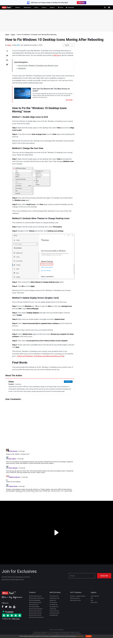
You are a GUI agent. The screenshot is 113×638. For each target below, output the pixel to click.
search (105, 7)
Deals (36, 7)
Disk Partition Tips (54, 596)
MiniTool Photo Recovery (35, 615)
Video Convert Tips (54, 611)
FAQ (92, 598)
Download (70, 7)
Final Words (22, 68)
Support (52, 7)
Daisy (9, 45)
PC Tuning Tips (53, 602)
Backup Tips (53, 600)
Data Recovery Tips (54, 598)
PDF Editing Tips (53, 604)
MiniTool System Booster (35, 602)
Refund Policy (94, 602)
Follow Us (69, 381)
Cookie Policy (80, 636)
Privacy (51, 629)
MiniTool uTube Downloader (35, 608)
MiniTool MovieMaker (34, 606)
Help (92, 600)
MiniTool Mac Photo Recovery (36, 617)
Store (61, 7)
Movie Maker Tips (54, 606)
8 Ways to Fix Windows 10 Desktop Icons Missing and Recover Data (40, 356)
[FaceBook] (2, 607)
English (67, 45)
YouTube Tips (53, 608)
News (13, 34)
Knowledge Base (54, 615)
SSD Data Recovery (75, 598)
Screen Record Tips (54, 613)
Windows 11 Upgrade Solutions (77, 596)
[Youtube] (14, 607)
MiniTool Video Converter (35, 611)
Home (7, 34)
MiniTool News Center (75, 600)
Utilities (17, 7)
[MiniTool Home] (7, 7)
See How (81, 2)
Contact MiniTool (95, 596)
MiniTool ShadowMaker (34, 600)
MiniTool (57, 55)
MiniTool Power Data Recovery (36, 598)
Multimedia (27, 7)
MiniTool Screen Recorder (35, 613)
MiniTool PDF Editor (33, 604)
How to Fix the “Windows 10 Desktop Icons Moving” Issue (38, 65)
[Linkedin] (10, 607)
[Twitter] (18, 45)
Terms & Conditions (58, 629)
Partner (44, 7)
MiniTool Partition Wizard (35, 596)
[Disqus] (39, 422)
